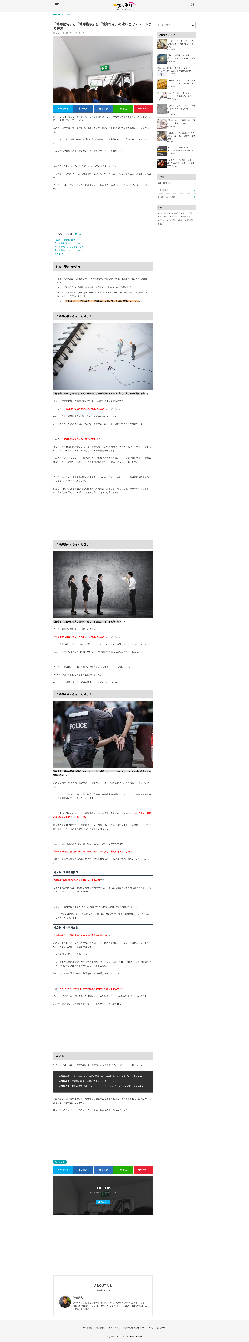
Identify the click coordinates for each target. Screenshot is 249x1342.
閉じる (78, 234)
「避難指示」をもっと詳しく (69, 247)
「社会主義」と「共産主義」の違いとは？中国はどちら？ (181, 121)
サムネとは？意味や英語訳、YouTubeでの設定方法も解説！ (180, 149)
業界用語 (190, 220)
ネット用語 (163, 217)
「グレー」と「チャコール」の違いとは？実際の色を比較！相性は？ (181, 109)
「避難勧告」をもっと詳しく (69, 243)
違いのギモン (60, 1162)
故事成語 (172, 220)
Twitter (104, 1202)
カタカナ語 (174, 213)
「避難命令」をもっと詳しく (69, 250)
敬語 (180, 220)
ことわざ (163, 213)
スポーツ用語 (187, 213)
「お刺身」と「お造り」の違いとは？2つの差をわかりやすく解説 (181, 161)
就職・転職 (164, 183)
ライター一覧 (114, 1328)
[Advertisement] (103, 213)
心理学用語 (186, 217)
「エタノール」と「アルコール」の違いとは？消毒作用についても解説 (181, 44)
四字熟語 (175, 217)
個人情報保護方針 (131, 1328)
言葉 (162, 190)
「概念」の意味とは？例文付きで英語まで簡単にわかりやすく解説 (181, 56)
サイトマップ (148, 1328)
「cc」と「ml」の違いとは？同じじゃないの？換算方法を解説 (181, 94)
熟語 (161, 224)
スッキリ (123, 1337)
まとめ (59, 253)
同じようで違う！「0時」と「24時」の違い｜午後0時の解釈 (181, 69)
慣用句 (162, 220)
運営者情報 (101, 1328)
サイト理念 (88, 1328)
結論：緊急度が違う (65, 240)
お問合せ (161, 1328)
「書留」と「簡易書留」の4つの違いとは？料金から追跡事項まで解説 (181, 136)
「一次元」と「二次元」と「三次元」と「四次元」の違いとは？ (181, 82)
